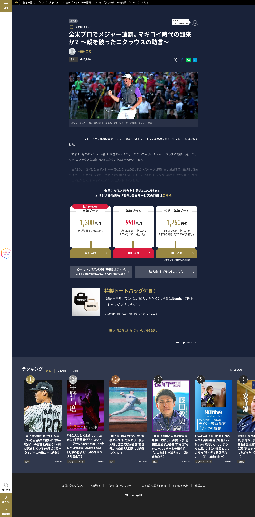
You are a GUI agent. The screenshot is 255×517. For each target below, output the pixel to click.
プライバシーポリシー (119, 485)
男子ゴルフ (55, 2)
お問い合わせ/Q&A (72, 485)
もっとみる (236, 370)
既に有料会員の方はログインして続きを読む (133, 330)
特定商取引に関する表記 (152, 485)
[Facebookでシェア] (182, 60)
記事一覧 (27, 2)
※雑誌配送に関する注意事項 (176, 260)
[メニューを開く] (6, 6)
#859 (73, 21)
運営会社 (200, 485)
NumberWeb (180, 485)
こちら (167, 195)
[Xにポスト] (175, 60)
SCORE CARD (83, 26)
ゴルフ (40, 2)
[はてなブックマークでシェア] (195, 60)
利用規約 (95, 485)
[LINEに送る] (188, 60)
